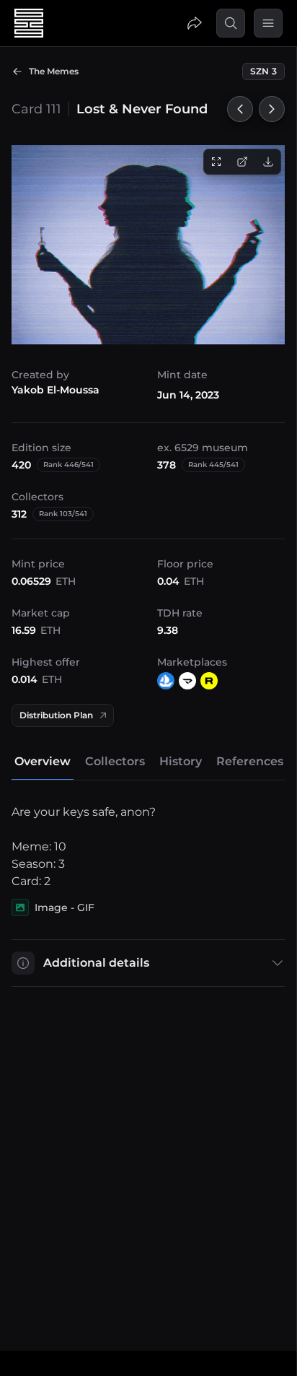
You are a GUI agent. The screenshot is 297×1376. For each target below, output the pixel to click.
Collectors (115, 761)
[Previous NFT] (240, 109)
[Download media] (268, 162)
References (249, 761)
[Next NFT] (272, 109)
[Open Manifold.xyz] (187, 680)
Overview (42, 761)
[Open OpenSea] (165, 680)
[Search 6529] (230, 23)
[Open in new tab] (242, 162)
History (180, 761)
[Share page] (195, 23)
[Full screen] (216, 162)
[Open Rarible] (209, 680)
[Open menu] (268, 23)
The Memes (54, 71)
